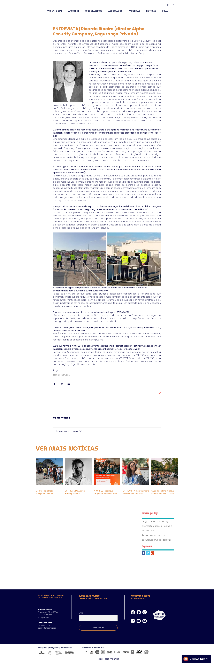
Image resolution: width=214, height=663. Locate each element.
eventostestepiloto (152, 526)
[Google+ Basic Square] (152, 553)
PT (168, 5)
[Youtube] (139, 621)
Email (82, 613)
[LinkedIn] (133, 621)
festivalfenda (148, 530)
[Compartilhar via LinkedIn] (68, 384)
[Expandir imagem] (80, 259)
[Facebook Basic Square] (143, 553)
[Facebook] (139, 612)
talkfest (167, 540)
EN (173, 5)
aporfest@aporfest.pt (47, 628)
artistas (154, 521)
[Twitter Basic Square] (148, 553)
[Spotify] (144, 621)
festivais (168, 526)
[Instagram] (133, 612)
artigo (145, 521)
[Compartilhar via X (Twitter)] (61, 384)
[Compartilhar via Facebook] (54, 384)
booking (163, 521)
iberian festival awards (153, 535)
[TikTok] (144, 612)
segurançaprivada (61, 375)
